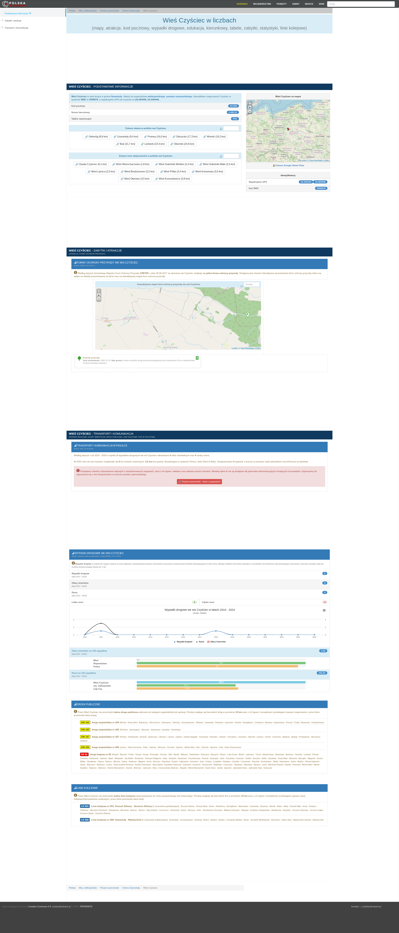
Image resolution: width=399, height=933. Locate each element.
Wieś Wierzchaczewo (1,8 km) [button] (132, 164)
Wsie (321, 4)
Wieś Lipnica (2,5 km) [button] (103, 171)
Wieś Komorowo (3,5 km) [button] (209, 171)
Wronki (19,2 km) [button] (216, 136)
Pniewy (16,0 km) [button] (157, 136)
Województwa (262, 4)
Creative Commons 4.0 (39, 906)
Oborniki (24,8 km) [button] (183, 144)
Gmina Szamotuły (131, 10)
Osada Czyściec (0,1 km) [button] (92, 164)
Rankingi (242, 4)
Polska (72, 10)
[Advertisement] (365, 64)
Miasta (309, 4)
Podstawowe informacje (16, 13)
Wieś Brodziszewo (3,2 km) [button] (139, 171)
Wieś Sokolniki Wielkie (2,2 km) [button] (176, 164)
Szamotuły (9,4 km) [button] (127, 136)
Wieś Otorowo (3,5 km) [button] (136, 178)
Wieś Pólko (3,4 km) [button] (174, 171)
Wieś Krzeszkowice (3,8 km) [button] (174, 178)
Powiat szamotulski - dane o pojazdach (200, 481)
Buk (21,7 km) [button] (127, 144)
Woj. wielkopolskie (87, 10)
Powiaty (282, 4)
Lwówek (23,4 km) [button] (154, 144)
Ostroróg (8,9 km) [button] (98, 136)
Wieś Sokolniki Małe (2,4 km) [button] (218, 164)
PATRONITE (86, 906)
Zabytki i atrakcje (13, 20)
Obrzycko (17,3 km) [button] (186, 136)
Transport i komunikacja (16, 28)
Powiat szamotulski (109, 10)
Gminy (295, 4)
